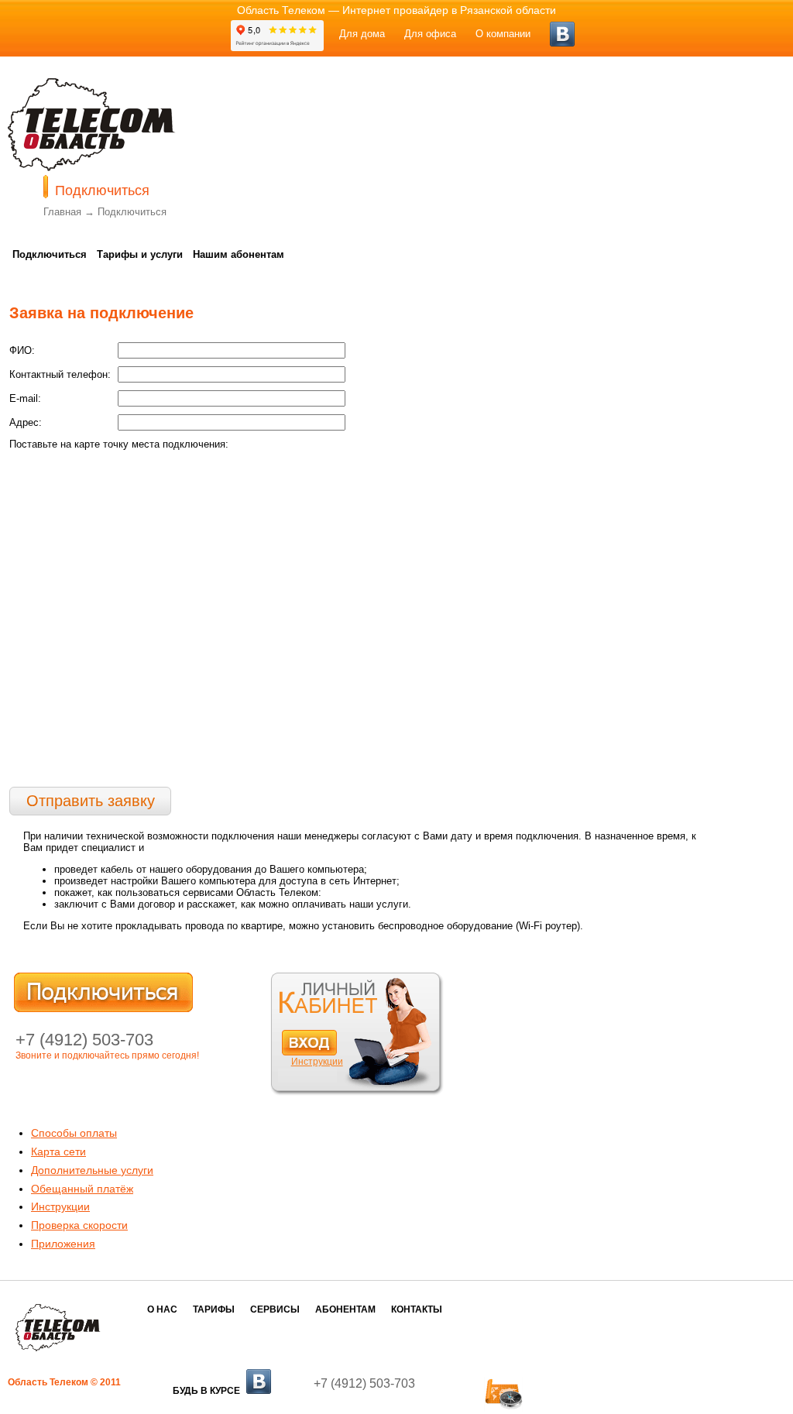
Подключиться (132, 212)
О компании (502, 33)
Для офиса (430, 33)
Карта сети (58, 1151)
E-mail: (25, 398)
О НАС (162, 1309)
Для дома (362, 33)
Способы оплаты (74, 1133)
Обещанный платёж (82, 1188)
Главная (62, 212)
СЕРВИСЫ (275, 1309)
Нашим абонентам (238, 254)
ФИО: (22, 350)
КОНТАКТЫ (416, 1309)
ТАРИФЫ (214, 1309)
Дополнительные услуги (92, 1170)
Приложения (63, 1243)
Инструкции (317, 1061)
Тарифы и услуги (140, 254)
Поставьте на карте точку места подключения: (118, 444)
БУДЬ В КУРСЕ (207, 1390)
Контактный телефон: (60, 374)
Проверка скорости (79, 1225)
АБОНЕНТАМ (345, 1309)
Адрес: (25, 422)
